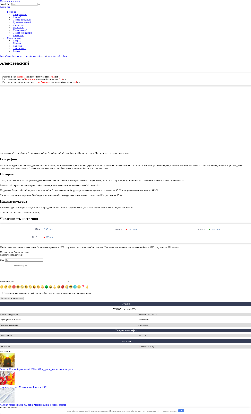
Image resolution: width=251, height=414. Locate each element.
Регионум (5, 7)
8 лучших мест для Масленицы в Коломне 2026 (23, 387)
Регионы (11, 12)
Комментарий (7, 281)
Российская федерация (11, 56)
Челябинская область (35, 56)
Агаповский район (57, 56)
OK (181, 411)
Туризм (16, 51)
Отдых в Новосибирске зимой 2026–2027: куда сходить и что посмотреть (36, 369)
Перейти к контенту (10, 1)
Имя (2, 260)
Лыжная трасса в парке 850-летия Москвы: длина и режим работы (33, 405)
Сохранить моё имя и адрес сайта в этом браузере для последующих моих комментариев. (47, 293)
